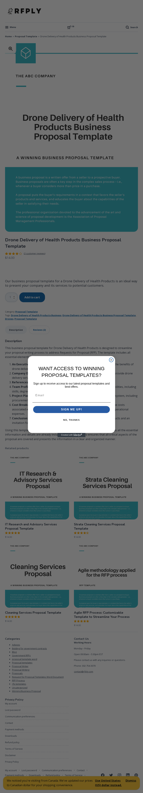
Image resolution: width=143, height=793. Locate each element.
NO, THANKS (71, 420)
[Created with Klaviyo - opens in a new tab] (71, 435)
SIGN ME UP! (71, 409)
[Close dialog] (111, 360)
